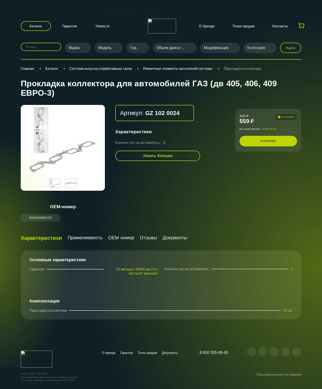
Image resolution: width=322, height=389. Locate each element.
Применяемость (85, 237)
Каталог (35, 26)
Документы (175, 237)
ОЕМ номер (121, 237)
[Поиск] (54, 47)
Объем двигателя (172, 48)
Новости (102, 26)
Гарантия (69, 26)
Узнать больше (158, 155)
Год (133, 48)
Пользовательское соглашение (279, 374)
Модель (104, 48)
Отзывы (148, 237)
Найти (290, 48)
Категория (256, 48)
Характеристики (41, 238)
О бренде (207, 26)
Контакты (280, 26)
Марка (74, 48)
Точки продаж (243, 26)
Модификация (216, 48)
